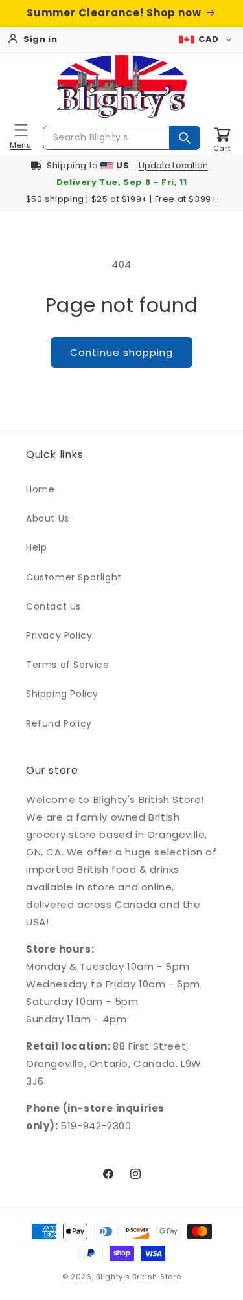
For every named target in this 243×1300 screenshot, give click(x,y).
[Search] (184, 138)
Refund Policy (59, 723)
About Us (47, 518)
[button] (21, 138)
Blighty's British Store (138, 1277)
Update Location (173, 165)
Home (40, 489)
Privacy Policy (59, 635)
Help (36, 547)
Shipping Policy (62, 693)
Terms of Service (68, 664)
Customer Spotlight (74, 577)
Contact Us (53, 606)
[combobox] (121, 138)
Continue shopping (121, 352)
